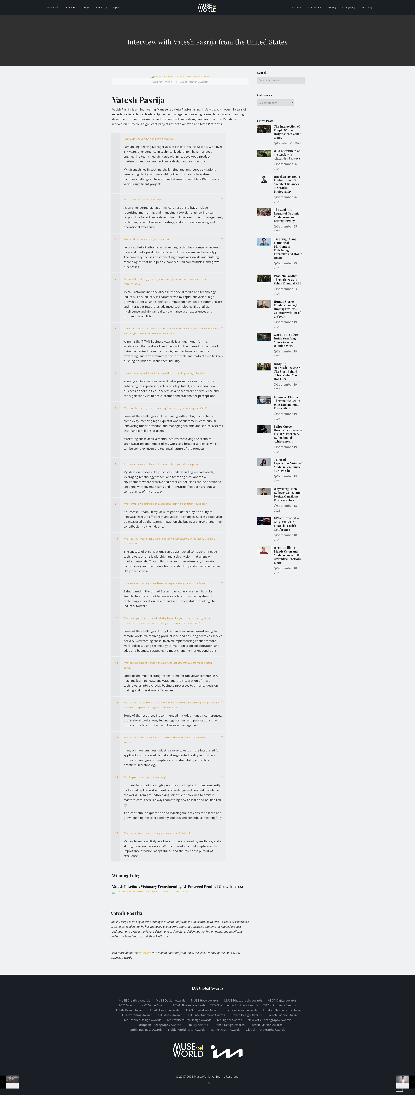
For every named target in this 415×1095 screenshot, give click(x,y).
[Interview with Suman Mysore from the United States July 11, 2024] (405, 1082)
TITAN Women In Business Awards (234, 1005)
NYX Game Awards (154, 1005)
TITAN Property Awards (279, 1005)
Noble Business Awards (146, 1030)
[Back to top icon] (399, 1088)
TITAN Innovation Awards (202, 1010)
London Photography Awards (283, 1010)
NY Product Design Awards (143, 1020)
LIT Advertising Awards (136, 1015)
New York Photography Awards (269, 1020)
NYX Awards (127, 1005)
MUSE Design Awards (170, 1000)
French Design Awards (246, 1015)
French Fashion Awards (283, 1015)
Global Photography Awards (265, 1030)
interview (145, 953)
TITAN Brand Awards (130, 1010)
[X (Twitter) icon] (209, 1083)
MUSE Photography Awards (243, 1000)
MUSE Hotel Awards (205, 1000)
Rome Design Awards (225, 1030)
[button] (168, 163)
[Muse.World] (207, 7)
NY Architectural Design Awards (189, 1020)
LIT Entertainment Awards (207, 1015)
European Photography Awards (159, 1025)
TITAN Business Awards (189, 1005)
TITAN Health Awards (164, 1010)
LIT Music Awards (170, 1015)
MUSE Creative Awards (134, 1000)
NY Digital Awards (229, 1020)
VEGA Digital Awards (282, 1000)
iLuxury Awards (197, 1025)
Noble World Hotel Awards (186, 1030)
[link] (180, 82)
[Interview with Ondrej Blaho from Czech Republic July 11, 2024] (9, 1082)
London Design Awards (241, 1010)
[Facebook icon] (206, 1083)
